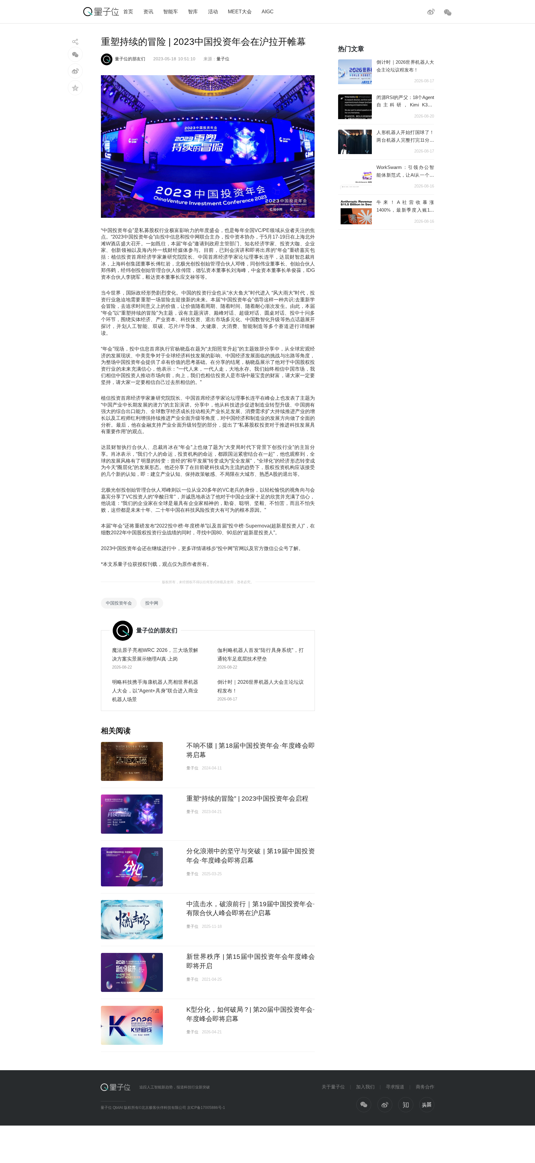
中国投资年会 (119, 603)
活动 (213, 11)
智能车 (170, 11)
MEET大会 (240, 11)
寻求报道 (395, 1086)
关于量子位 (333, 1086)
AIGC (268, 11)
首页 (128, 11)
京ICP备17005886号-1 (206, 1107)
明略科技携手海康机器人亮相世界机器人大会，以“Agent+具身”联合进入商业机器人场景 (155, 690)
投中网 (151, 603)
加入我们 (365, 1086)
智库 (193, 11)
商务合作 (425, 1086)
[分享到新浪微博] (75, 71)
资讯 (148, 11)
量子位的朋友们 (130, 58)
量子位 (222, 58)
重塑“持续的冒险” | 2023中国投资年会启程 (247, 798)
